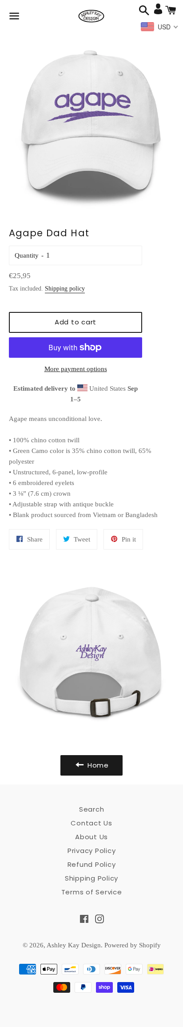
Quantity (27, 255)
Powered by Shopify (132, 945)
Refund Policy (92, 864)
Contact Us (91, 823)
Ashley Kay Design (74, 945)
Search (91, 809)
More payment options (75, 368)
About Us (91, 836)
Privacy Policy (92, 850)
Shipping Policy (91, 878)
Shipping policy (65, 288)
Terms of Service (91, 892)
